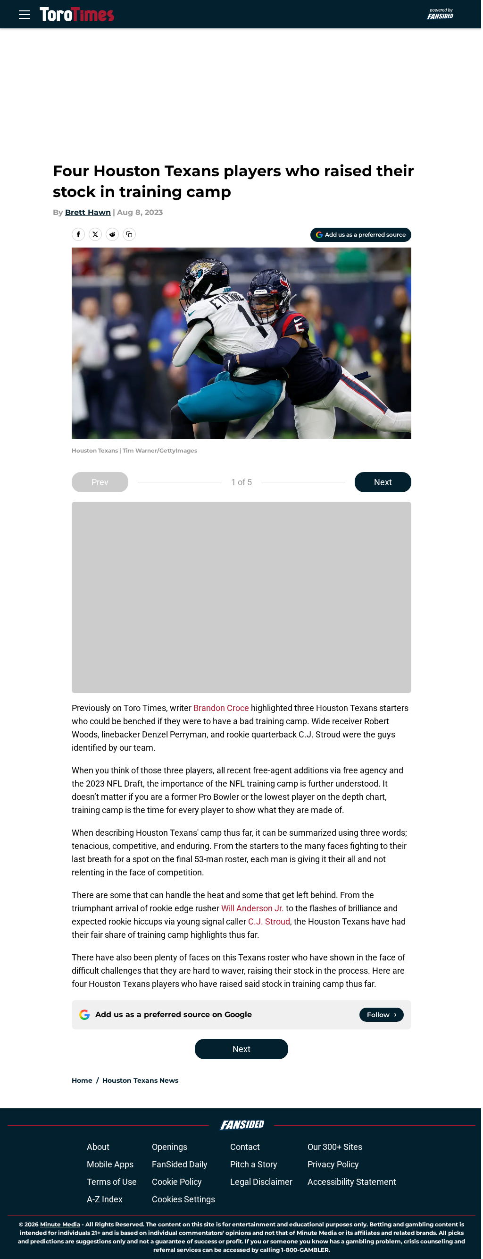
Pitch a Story (253, 1164)
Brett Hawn (88, 212)
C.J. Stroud (269, 921)
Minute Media (60, 1224)
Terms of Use (112, 1182)
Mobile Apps (110, 1164)
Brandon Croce (221, 708)
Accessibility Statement (352, 1182)
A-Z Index (105, 1199)
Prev (100, 482)
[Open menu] (24, 14)
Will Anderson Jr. (252, 908)
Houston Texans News (140, 1080)
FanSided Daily (180, 1164)
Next (383, 482)
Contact (245, 1147)
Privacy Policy (333, 1164)
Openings (169, 1147)
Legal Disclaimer (261, 1182)
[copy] (129, 234)
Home (82, 1080)
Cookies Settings (183, 1199)
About (98, 1147)
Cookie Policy (177, 1182)
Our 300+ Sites (335, 1147)
